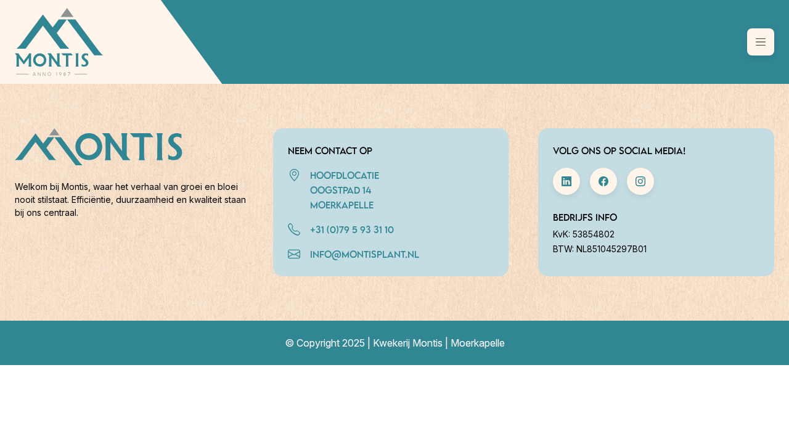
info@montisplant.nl (364, 254)
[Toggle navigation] (760, 42)
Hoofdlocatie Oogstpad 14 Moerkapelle (344, 190)
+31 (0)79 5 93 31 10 (352, 229)
